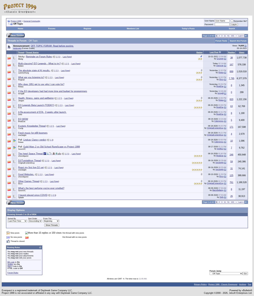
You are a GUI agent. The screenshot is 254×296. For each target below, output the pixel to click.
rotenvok (220, 65)
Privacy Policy (200, 284)
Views (241, 52)
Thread (21, 52)
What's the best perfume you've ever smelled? (41, 188)
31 (231, 168)
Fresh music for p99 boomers (33, 133)
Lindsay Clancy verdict (34, 139)
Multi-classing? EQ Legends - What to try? (39, 63)
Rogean (21, 80)
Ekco (221, 79)
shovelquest (23, 156)
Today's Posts (188, 28)
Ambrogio (17, 48)
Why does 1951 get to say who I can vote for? (41, 84)
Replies (231, 52)
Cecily (20, 128)
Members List (133, 28)
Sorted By (12, 219)
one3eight (22, 135)
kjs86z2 (220, 149)
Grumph (220, 59)
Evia (20, 108)
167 (231, 64)
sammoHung (23, 73)
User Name (209, 21)
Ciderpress (219, 121)
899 (231, 71)
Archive (242, 284)
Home (20, 28)
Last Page (67, 57)
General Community (31, 21)
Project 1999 (16, 21)
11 (225, 36)
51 (228, 36)
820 (231, 99)
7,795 (231, 78)
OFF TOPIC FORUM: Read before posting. (52, 46)
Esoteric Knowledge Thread (32, 126)
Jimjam (21, 101)
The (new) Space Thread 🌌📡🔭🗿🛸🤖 (39, 153)
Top (249, 284)
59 (231, 161)
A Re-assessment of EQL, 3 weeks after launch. (42, 112)
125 (231, 175)
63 (231, 106)
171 (231, 127)
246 (231, 154)
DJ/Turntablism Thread (29, 160)
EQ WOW (23, 119)
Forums (51, 28)
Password (209, 24)
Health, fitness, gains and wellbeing (36, 98)
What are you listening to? (31, 77)
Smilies (10, 264)
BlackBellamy (218, 190)
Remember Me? (240, 21)
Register (87, 28)
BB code (11, 262)
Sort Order (32, 219)
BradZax (220, 86)
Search (232, 28)
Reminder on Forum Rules (39, 56)
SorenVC (22, 149)
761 (231, 182)
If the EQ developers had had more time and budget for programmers (52, 91)
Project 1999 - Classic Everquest (222, 284)
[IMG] (9, 266)
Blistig (20, 59)
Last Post (214, 52)
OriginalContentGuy (215, 128)
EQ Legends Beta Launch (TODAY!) (36, 105)
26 (231, 196)
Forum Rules (12, 273)
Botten (20, 66)
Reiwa (221, 72)
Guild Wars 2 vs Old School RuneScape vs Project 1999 (51, 146)
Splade (21, 197)
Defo (20, 114)
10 (231, 141)
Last (240, 36)
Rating (199, 52)
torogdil (21, 93)
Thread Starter (32, 52)
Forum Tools (221, 41)
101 (232, 36)
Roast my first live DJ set (31, 167)
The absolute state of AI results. (34, 70)
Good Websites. (26, 174)
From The (47, 219)
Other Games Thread (28, 181)
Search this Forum (238, 41)
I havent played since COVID (32, 195)
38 (231, 57)
